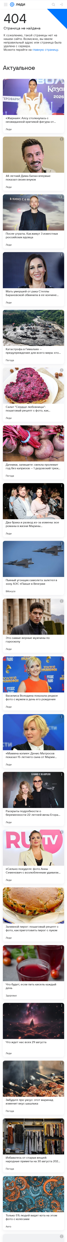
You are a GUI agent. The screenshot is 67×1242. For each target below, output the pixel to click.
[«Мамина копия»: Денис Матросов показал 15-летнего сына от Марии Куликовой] (33, 741)
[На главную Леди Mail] (19, 4)
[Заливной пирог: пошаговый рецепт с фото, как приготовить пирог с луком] (33, 914)
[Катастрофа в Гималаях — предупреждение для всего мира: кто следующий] (33, 337)
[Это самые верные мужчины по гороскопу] (33, 626)
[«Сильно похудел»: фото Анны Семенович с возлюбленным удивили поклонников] (33, 857)
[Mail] (12, 4)
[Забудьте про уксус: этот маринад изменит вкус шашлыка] (33, 1088)
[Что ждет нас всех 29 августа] (33, 1030)
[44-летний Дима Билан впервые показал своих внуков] (33, 164)
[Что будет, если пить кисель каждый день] (33, 972)
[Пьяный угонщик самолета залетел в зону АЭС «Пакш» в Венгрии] (33, 568)
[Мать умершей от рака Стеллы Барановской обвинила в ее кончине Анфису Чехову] (33, 279)
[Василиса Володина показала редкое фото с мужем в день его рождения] (33, 683)
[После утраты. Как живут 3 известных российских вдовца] (33, 221)
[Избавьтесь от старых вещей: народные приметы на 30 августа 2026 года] (33, 1145)
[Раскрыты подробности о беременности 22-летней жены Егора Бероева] (33, 799)
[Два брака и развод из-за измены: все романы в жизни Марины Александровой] (33, 510)
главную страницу (45, 49)
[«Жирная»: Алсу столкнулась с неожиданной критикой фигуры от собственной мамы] (33, 106)
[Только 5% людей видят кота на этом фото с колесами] (33, 1203)
